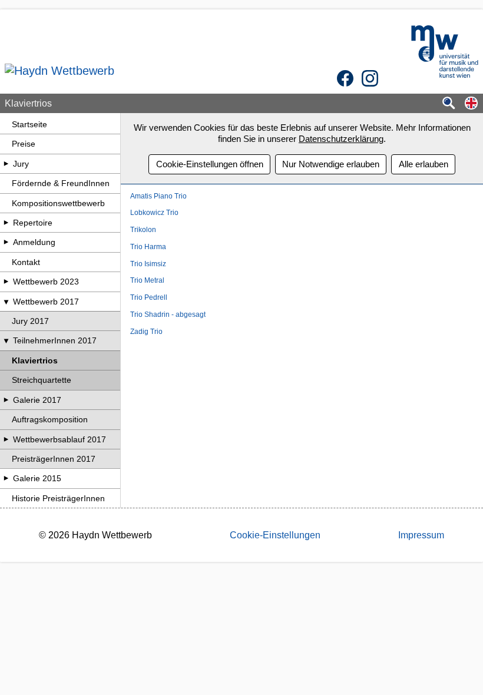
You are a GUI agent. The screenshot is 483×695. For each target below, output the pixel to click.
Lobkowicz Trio (154, 212)
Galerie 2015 (37, 478)
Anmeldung (34, 242)
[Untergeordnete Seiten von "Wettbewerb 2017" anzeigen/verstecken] (6, 301)
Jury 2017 (30, 321)
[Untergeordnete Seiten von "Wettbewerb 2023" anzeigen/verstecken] (6, 281)
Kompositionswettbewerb (58, 203)
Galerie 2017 (37, 400)
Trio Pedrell (148, 297)
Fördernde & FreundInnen (61, 183)
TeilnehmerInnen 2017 (55, 340)
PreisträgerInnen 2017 (53, 459)
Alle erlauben (423, 164)
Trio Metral (147, 280)
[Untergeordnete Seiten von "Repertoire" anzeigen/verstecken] (6, 222)
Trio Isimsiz (148, 264)
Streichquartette (41, 380)
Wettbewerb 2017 (46, 301)
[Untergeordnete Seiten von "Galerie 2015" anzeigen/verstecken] (6, 478)
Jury (21, 163)
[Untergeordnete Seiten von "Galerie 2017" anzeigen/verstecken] (6, 399)
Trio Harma (148, 247)
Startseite (29, 124)
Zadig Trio (146, 331)
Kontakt (26, 262)
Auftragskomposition (50, 419)
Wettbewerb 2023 (46, 281)
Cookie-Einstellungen (275, 535)
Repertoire (32, 222)
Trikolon (143, 230)
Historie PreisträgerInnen (58, 498)
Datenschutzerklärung (341, 139)
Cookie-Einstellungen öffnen (209, 164)
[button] (471, 104)
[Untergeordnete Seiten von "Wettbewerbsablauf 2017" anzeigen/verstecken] (6, 439)
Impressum (421, 535)
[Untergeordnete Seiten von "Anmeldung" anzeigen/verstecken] (6, 242)
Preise (23, 143)
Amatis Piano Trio (158, 196)
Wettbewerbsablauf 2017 (59, 439)
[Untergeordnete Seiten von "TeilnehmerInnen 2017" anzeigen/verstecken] (6, 340)
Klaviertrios (35, 360)
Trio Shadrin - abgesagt (168, 314)
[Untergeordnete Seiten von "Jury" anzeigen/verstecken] (6, 163)
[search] (448, 104)
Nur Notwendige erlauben (330, 164)
